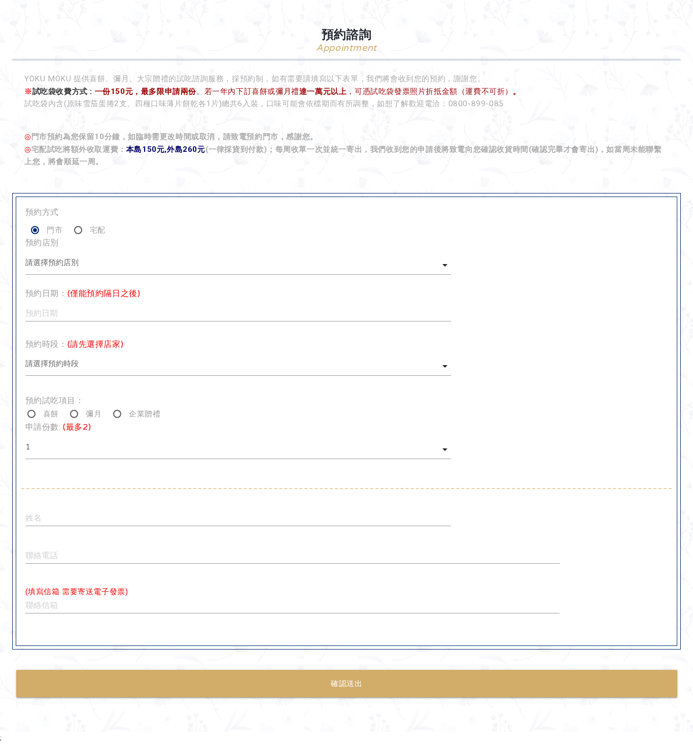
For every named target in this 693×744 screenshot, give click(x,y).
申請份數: (58, 427)
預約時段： (74, 344)
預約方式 (42, 212)
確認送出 (346, 683)
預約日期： (83, 293)
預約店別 (42, 243)
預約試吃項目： (54, 401)
